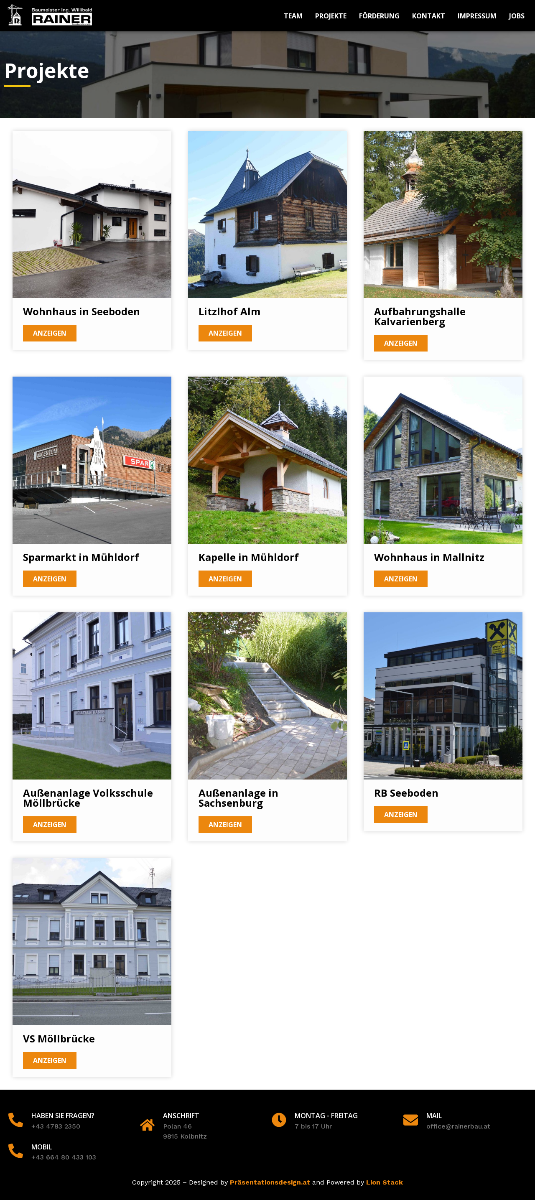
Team (293, 15)
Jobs (517, 15)
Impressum (477, 15)
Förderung (379, 15)
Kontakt (428, 15)
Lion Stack (384, 1182)
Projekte (330, 15)
